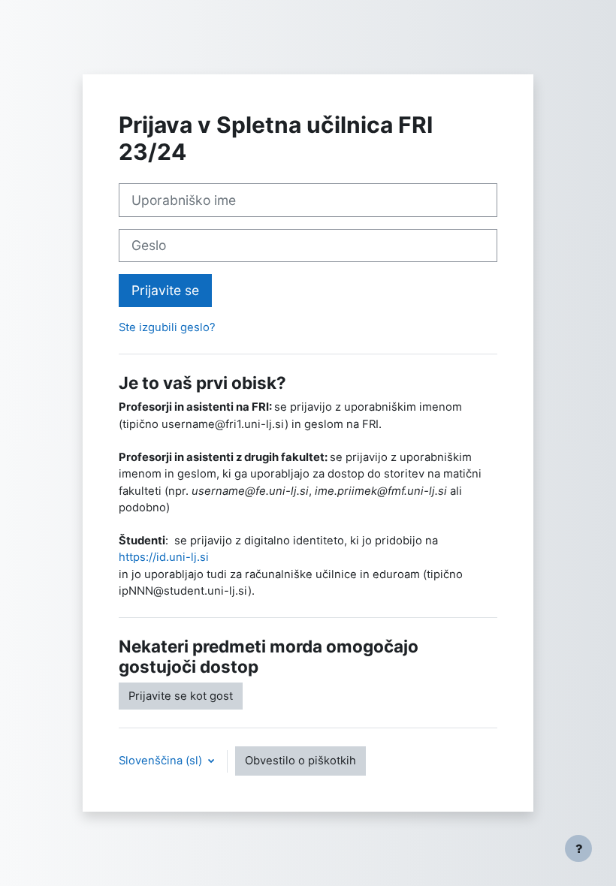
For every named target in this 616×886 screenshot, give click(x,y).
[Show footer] (578, 848)
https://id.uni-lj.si (164, 557)
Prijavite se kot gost (180, 696)
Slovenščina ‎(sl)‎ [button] (162, 760)
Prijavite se (165, 290)
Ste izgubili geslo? (167, 327)
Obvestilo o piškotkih (300, 760)
